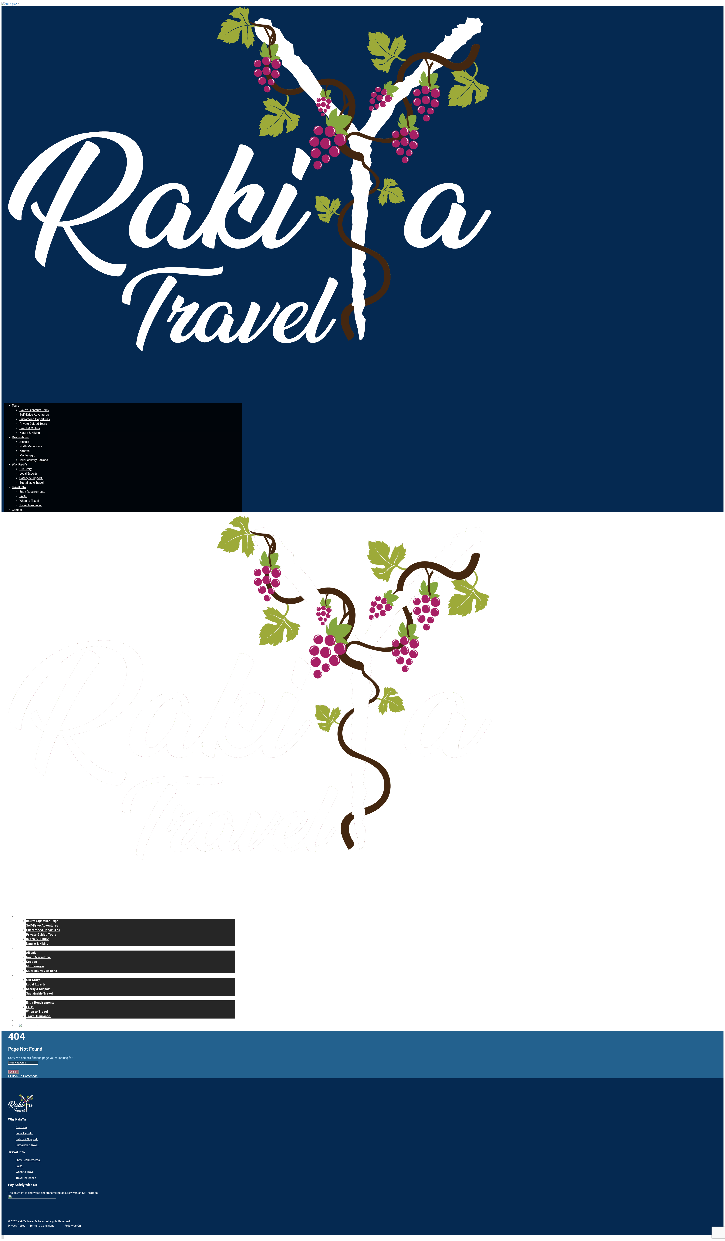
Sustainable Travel (31, 482)
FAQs (23, 496)
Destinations (20, 437)
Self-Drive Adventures (34, 414)
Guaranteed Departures (34, 419)
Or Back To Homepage (23, 1076)
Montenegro (27, 455)
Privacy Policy (16, 1225)
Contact (17, 510)
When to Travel (29, 501)
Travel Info (19, 487)
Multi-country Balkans (33, 460)
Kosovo (24, 451)
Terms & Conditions (42, 1225)
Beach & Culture (29, 428)
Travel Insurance (30, 505)
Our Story (25, 469)
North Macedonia (30, 446)
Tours (15, 405)
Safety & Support (31, 478)
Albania (24, 442)
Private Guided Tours (33, 424)
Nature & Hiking (29, 433)
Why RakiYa (19, 464)
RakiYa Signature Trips (34, 410)
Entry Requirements (32, 491)
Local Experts (28, 473)
